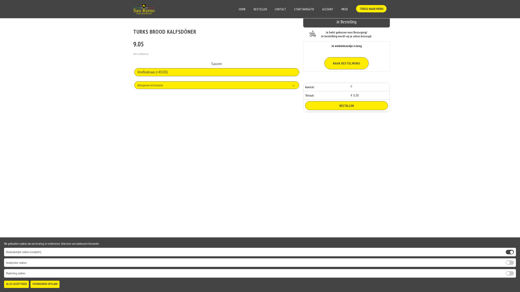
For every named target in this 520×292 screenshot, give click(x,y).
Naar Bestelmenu (346, 63)
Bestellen (260, 9)
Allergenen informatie (150, 85)
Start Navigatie (304, 9)
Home (242, 9)
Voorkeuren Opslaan (44, 284)
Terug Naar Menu (371, 9)
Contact (280, 9)
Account (328, 9)
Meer (344, 9)
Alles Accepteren (16, 284)
